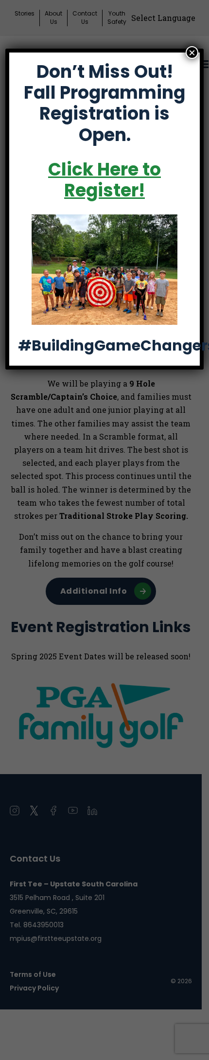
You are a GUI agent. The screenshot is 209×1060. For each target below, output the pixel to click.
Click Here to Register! (104, 180)
